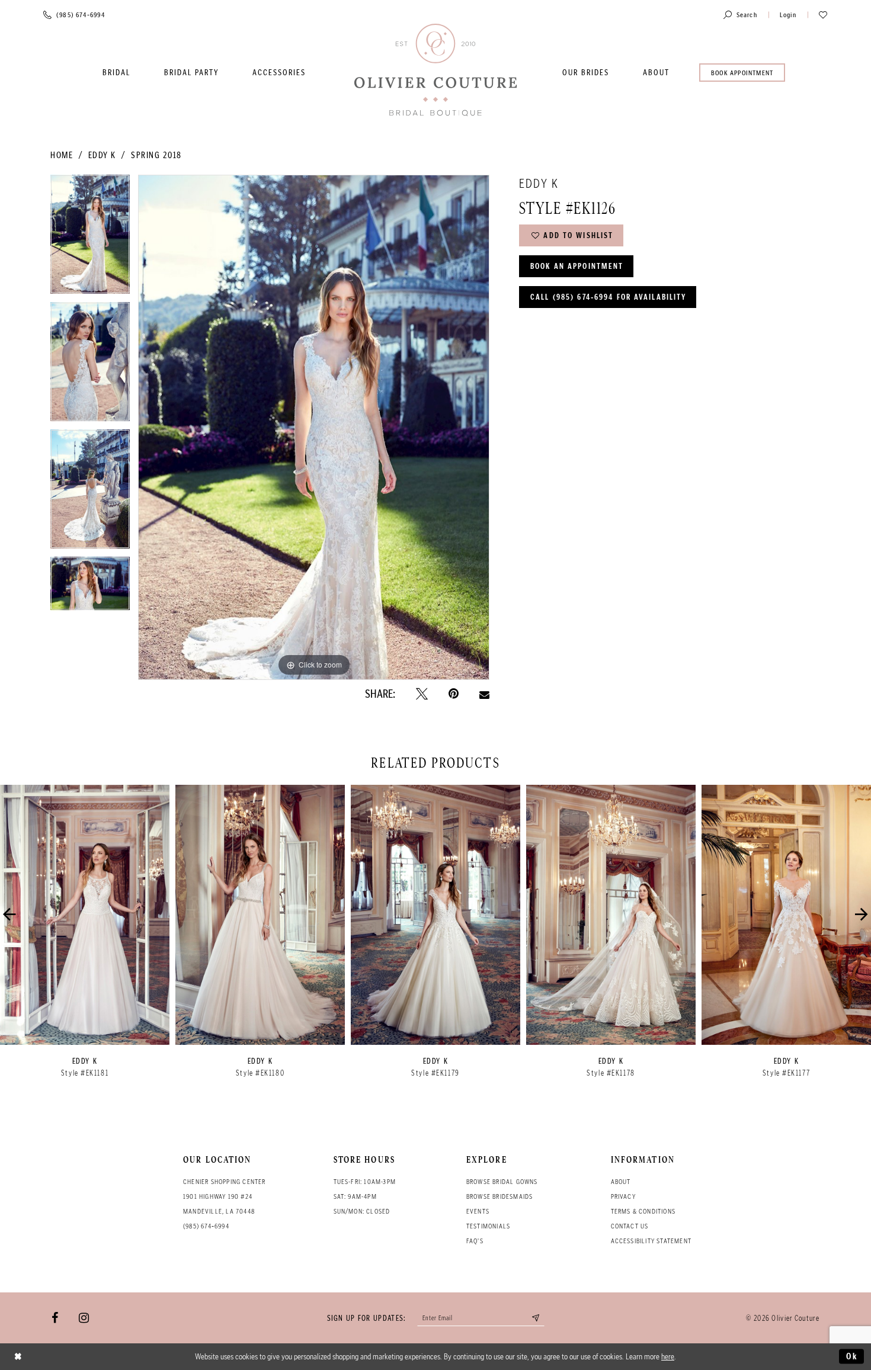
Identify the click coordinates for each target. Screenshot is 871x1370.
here (667, 1356)
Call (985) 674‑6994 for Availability (608, 297)
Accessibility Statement (651, 1241)
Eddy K (102, 155)
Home (61, 155)
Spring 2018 (156, 155)
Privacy (623, 1196)
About (621, 1182)
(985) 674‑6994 (206, 1226)
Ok (852, 1356)
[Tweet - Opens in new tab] (422, 694)
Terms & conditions (643, 1211)
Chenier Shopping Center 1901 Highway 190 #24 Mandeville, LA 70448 (224, 1196)
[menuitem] (116, 73)
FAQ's (474, 1241)
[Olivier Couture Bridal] (435, 71)
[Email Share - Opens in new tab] (484, 693)
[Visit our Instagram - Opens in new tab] (84, 1318)
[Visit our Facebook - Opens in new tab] (55, 1318)
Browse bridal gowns (502, 1182)
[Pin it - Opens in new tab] (454, 694)
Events (477, 1211)
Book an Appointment (576, 266)
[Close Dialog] (18, 1356)
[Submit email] (536, 1318)
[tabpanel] (90, 238)
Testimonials (488, 1226)
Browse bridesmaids (499, 1196)
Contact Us (630, 1226)
